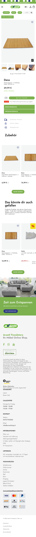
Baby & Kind (7, 483)
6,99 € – (5, 182)
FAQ (4, 443)
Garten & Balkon (8, 486)
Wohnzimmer (7, 467)
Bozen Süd (6, 395)
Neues (13, 12)
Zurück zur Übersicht (7, 17)
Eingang (5, 479)
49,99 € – (25, 261)
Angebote (6, 12)
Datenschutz (6, 529)
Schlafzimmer (7, 465)
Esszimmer (6, 472)
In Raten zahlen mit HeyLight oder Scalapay (16, 441)
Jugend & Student (8, 481)
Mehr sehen (18, 192)
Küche (5, 470)
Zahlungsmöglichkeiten (10, 439)
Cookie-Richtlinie (7, 526)
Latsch (5, 393)
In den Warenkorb (22, 97)
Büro (4, 476)
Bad (4, 474)
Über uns (6, 434)
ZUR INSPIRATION (10, 311)
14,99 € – (25, 182)
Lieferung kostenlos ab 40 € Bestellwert (18, 3)
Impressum (6, 523)
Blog (19, 12)
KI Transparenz (7, 446)
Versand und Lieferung (10, 436)
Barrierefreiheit (7, 532)
